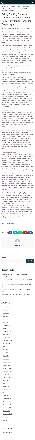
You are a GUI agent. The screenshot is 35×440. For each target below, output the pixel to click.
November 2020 (7, 371)
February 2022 (7, 325)
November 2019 (7, 408)
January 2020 (6, 402)
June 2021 (6, 350)
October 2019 (6, 411)
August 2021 (6, 343)
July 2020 (5, 383)
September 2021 (7, 340)
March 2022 (6, 322)
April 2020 (5, 392)
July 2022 (5, 310)
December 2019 (7, 405)
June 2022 (6, 313)
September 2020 (7, 377)
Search (3, 257)
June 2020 (6, 386)
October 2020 (6, 374)
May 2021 (5, 353)
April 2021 (5, 356)
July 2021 (5, 346)
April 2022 (5, 319)
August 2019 (6, 417)
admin (4, 28)
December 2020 (7, 368)
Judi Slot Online (12, 28)
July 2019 (5, 420)
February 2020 (7, 398)
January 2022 (6, 328)
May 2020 (5, 389)
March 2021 (6, 359)
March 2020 (6, 395)
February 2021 (7, 362)
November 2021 (7, 334)
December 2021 (7, 331)
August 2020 (6, 380)
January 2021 (6, 365)
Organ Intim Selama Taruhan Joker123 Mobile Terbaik (16, 294)
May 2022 (5, 316)
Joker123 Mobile (11, 223)
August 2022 (6, 307)
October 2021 (6, 337)
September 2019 (7, 414)
